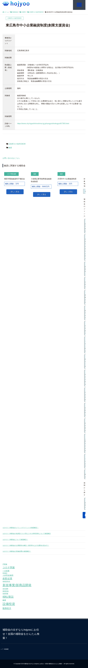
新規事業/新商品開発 (17, 585)
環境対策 (6, 591)
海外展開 (5, 589)
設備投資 (9, 604)
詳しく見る (15, 192)
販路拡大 (7, 608)
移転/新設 (8, 596)
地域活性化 (6, 581)
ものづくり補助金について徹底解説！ (15, 539)
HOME (6, 649)
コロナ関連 (10, 174)
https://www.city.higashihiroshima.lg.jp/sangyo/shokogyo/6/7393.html (43, 123)
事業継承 (5, 573)
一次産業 (6, 571)
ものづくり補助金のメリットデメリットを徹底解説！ (21, 527)
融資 (10, 148)
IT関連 (5, 564)
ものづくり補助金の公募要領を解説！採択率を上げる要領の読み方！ (26, 545)
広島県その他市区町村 (17, 144)
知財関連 (5, 593)
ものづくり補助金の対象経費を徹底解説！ (17, 551)
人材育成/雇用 (8, 575)
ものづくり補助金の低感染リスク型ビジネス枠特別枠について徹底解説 (27, 533)
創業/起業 (7, 578)
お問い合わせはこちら (11, 158)
